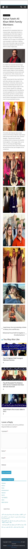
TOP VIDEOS (4, 497)
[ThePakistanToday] (3, 7)
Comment (5, 431)
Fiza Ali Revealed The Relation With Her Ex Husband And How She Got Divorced (13, 385)
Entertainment (7, 15)
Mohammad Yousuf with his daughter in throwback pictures (14, 334)
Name (4, 451)
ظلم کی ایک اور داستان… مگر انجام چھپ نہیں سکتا (13, 527)
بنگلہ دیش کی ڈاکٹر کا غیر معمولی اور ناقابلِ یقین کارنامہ (14, 524)
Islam (3, 500)
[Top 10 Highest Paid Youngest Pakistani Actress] (14, 344)
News (3, 488)
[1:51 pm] (3, 389)
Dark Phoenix (8, 27)
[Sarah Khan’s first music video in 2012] (14, 395)
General (3, 492)
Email (3, 458)
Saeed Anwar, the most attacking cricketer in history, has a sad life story (14, 328)
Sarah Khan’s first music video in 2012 (14, 410)
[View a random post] (24, 7)
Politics (3, 485)
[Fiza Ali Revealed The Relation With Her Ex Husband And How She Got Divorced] (14, 368)
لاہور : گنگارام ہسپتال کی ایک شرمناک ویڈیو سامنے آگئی (14, 514)
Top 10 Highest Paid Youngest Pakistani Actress (13, 359)
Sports (3, 495)
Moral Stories (5, 502)
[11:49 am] (3, 413)
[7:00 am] (3, 362)
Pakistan (4, 483)
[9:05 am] (3, 27)
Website (4, 465)
